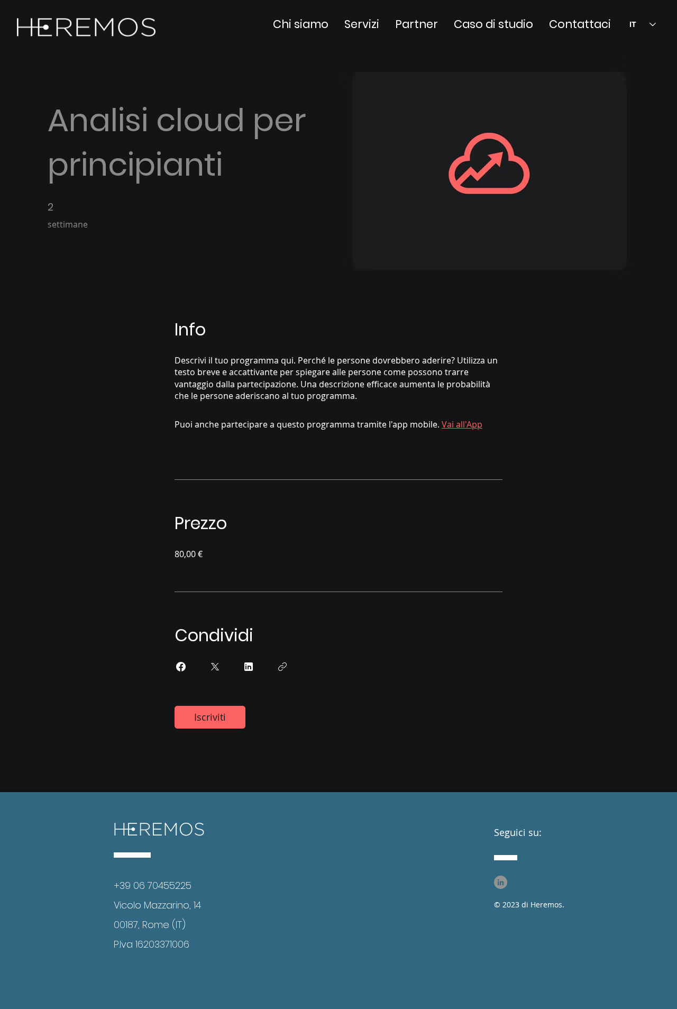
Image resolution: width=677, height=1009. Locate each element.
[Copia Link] (282, 666)
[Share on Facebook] (181, 666)
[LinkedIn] (500, 882)
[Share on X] (214, 666)
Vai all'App (462, 424)
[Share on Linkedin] (248, 666)
